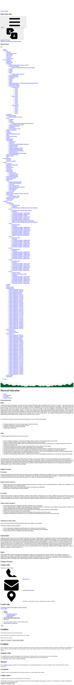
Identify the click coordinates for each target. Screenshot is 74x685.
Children (5, 201)
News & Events (7, 158)
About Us (5, 50)
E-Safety (8, 284)
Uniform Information (11, 177)
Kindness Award (10, 288)
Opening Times (9, 167)
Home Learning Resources (18, 74)
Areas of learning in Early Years (16, 124)
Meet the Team (12, 331)
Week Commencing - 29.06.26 (16, 290)
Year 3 (16, 91)
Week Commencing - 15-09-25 (16, 325)
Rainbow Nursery (10, 329)
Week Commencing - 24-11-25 (16, 314)
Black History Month (14, 84)
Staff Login (6, 619)
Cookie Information (10, 615)
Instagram (3, 40)
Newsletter (14, 206)
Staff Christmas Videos (14, 196)
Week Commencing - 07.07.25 (16, 328)
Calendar (8, 159)
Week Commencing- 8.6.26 (15, 293)
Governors (8, 132)
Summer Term (15, 105)
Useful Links (9, 200)
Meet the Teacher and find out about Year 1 (22, 210)
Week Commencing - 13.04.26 (16, 298)
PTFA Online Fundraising (15, 183)
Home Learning (10, 287)
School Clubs (9, 171)
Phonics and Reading (14, 66)
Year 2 (16, 89)
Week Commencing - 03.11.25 (16, 318)
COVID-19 (9, 114)
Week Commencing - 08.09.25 (16, 327)
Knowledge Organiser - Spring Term (20, 218)
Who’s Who (9, 55)
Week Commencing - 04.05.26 (16, 296)
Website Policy (9, 616)
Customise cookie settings (17, 640)
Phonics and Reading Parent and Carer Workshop (23, 67)
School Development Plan (12, 154)
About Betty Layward (11, 53)
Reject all (3, 640)
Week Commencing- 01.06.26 (16, 294)
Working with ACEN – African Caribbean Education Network (23, 83)
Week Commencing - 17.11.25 (16, 315)
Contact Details (9, 58)
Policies (8, 137)
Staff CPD (11, 142)
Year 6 (16, 94)
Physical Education (13, 75)
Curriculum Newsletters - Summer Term (21, 229)
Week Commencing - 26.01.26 (16, 306)
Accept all (9, 640)
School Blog (9, 376)
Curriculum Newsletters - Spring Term (21, 214)
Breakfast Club (12, 172)
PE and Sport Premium (11, 136)
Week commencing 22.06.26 (15, 292)
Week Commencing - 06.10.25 (16, 322)
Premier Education (13, 175)
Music (10, 81)
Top (2, 625)
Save (13, 683)
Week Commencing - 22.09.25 (16, 324)
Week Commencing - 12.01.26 (16, 309)
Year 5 (16, 93)
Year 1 (16, 88)
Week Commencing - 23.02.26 (16, 302)
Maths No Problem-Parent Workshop (20, 235)
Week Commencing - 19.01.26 (16, 353)
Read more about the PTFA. (15, 181)
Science (11, 71)
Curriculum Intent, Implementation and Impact (22, 123)
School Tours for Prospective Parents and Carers (17, 193)
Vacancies (8, 57)
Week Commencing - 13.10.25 (16, 320)
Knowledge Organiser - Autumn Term (21, 231)
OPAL (7, 135)
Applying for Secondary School (19, 274)
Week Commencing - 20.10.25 (16, 319)
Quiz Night (11, 190)
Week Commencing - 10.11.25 (16, 316)
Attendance (9, 163)
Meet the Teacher (16, 205)
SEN (7, 157)
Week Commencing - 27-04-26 (16, 342)
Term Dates (9, 168)
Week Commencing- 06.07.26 (16, 289)
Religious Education (13, 76)
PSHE (10, 79)
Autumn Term (15, 87)
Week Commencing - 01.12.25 (16, 358)
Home (4, 49)
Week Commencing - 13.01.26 (16, 354)
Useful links (12, 127)
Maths (10, 70)
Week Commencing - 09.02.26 (16, 303)
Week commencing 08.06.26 (15, 338)
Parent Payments (10, 198)
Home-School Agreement (12, 176)
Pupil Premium (9, 139)
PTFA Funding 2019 (14, 185)
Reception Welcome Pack (12, 165)
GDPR (8, 131)
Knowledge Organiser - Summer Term (21, 219)
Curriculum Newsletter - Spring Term (20, 241)
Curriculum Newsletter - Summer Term (21, 242)
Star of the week (10, 333)
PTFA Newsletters (13, 188)
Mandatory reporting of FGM (16, 148)
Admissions (9, 61)
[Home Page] (11, 41)
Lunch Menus (9, 170)
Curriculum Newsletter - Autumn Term (21, 213)
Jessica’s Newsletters (11, 161)
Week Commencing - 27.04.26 (16, 297)
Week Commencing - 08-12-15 (16, 311)
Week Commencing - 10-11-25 (16, 362)
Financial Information (11, 129)
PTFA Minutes (12, 189)
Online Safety (12, 141)
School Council (9, 155)
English (11, 68)
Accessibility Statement (11, 614)
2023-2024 (11, 184)
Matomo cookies (8, 665)
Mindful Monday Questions (15, 116)
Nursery (11, 120)
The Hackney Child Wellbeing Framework (19, 144)
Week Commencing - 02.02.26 (16, 305)
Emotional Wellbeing (11, 115)
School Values (9, 54)
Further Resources (13, 152)
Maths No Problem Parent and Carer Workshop (23, 220)
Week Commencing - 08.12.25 (16, 357)
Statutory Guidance (13, 145)
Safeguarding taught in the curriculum (17, 153)
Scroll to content (4, 11)
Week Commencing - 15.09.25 (16, 371)
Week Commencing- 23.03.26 (16, 300)
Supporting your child (14, 126)
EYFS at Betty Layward (14, 128)
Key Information (7, 59)
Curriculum (9, 63)
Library (11, 80)
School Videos (9, 194)
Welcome (8, 52)
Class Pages (9, 202)
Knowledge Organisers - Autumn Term (21, 216)
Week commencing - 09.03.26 (16, 301)
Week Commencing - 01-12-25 (16, 313)
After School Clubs (13, 174)
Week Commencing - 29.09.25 (16, 323)
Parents (5, 162)
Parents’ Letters (9, 192)
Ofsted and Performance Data (13, 133)
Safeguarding (9, 140)
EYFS (7, 118)
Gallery (8, 285)
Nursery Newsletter (13, 332)
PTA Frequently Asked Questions (17, 187)
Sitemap (5, 611)
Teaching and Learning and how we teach (18, 65)
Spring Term (15, 96)
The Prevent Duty (13, 146)
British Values (9, 62)
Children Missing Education (15, 149)
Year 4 (16, 92)
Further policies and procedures (16, 150)
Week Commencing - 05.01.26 (16, 310)
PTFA (7, 180)
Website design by (10, 623)
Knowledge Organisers (14, 85)
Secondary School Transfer (12, 197)
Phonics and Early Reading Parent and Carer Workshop (25, 207)
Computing (11, 78)
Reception (11, 122)
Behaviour (8, 166)
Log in (5, 379)
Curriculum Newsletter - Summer (19, 215)
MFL (10, 72)
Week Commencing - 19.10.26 (16, 307)
